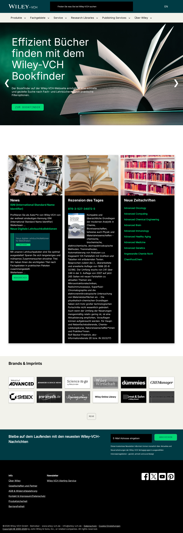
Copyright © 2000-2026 (15, 529)
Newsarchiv (20, 277)
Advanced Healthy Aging (137, 236)
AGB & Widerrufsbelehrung (23, 490)
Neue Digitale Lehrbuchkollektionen (33, 228)
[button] (18, 17)
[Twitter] (153, 479)
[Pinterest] (170, 479)
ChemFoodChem (133, 259)
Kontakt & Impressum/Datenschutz (27, 496)
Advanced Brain (132, 225)
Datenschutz (90, 526)
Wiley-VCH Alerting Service (61, 480)
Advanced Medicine (134, 242)
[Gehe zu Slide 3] (93, 136)
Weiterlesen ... (18, 225)
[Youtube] (162, 479)
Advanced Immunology (136, 230)
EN (166, 6)
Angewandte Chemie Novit (138, 253)
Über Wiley (15, 480)
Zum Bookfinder (27, 107)
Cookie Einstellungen (109, 526)
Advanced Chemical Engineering (141, 219)
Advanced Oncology (135, 208)
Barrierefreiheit (16, 506)
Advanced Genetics (134, 248)
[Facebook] (145, 479)
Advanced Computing (136, 213)
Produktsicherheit (18, 501)
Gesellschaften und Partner (23, 485)
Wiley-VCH (25, 6)
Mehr (91, 416)
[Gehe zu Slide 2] (89, 136)
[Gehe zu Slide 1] (86, 136)
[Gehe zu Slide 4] (97, 136)
